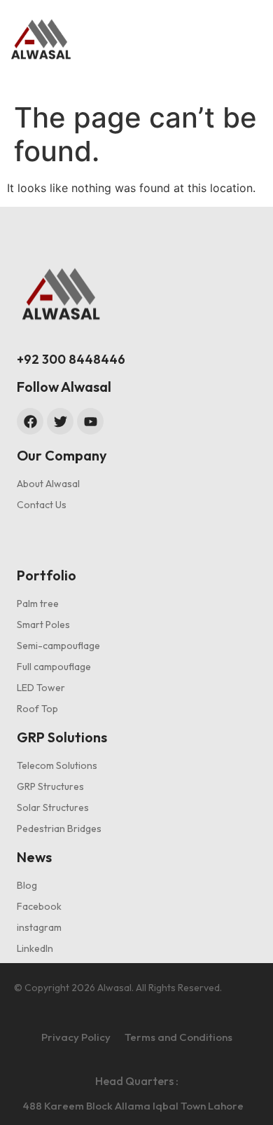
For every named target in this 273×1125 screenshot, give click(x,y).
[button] (215, 38)
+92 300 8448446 (71, 359)
